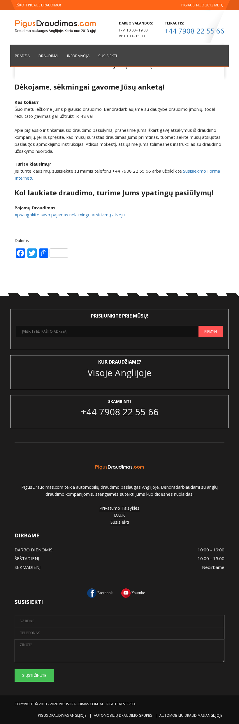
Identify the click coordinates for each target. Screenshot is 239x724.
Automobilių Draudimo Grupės (123, 715)
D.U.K (119, 515)
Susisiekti (119, 522)
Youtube (138, 592)
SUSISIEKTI (107, 55)
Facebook (104, 592)
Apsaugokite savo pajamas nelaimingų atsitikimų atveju (70, 215)
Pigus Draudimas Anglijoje (62, 715)
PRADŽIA (22, 55)
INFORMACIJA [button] (78, 55)
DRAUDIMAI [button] (48, 55)
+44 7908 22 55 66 (194, 31)
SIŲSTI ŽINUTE (34, 675)
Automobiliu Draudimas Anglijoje (190, 715)
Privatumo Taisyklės (119, 508)
